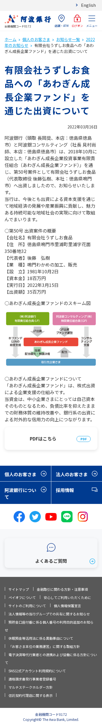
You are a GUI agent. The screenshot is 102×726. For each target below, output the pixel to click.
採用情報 (65, 490)
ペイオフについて (22, 597)
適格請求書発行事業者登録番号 (32, 678)
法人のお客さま (72, 474)
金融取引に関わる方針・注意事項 (62, 589)
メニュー (91, 25)
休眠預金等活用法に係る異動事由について (40, 638)
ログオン (77, 25)
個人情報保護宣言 (67, 605)
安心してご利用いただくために (67, 597)
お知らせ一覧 (68, 39)
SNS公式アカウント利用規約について (37, 670)
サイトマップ (18, 589)
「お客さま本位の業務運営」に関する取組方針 (44, 646)
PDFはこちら (43, 438)
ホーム (10, 39)
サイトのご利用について (27, 605)
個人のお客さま (36, 39)
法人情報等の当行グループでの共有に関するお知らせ (49, 613)
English (88, 5)
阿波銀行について (20, 493)
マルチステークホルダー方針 (30, 687)
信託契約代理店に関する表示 (30, 695)
